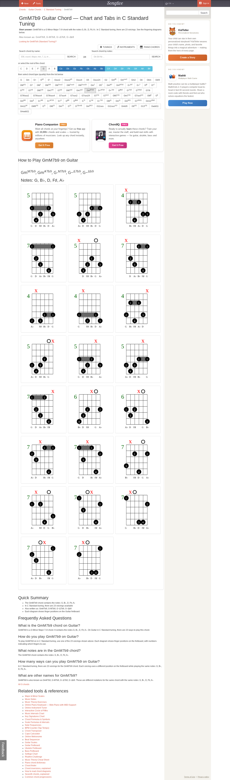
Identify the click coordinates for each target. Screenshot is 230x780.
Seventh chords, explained (37, 774)
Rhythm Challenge (33, 757)
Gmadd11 (24, 111)
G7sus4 (62, 95)
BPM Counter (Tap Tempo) (37, 728)
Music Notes (30, 699)
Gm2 (133, 80)
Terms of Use (189, 777)
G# (135, 69)
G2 (106, 80)
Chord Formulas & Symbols (37, 719)
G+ (35, 80)
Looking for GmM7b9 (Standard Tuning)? (38, 41)
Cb (61, 69)
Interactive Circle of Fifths (36, 710)
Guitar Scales (31, 742)
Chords (22, 9)
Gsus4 (79, 80)
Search (71, 57)
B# (149, 69)
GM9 (34, 106)
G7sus (139, 95)
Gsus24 (96, 80)
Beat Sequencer (32, 739)
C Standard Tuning (52, 9)
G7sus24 (86, 95)
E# (122, 69)
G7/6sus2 (24, 95)
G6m (149, 80)
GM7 (40, 90)
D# (115, 69)
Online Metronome (33, 736)
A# (142, 69)
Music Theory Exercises (36, 702)
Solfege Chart (31, 754)
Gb (88, 69)
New (26, 3)
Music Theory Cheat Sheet (37, 760)
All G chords (23, 684)
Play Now (188, 103)
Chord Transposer (33, 731)
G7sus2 (73, 95)
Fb (81, 69)
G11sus (100, 106)
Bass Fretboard (32, 751)
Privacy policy (203, 777)
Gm (27, 80)
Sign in (205, 3)
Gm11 (150, 100)
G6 (141, 80)
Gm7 (50, 90)
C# (108, 69)
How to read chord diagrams (38, 771)
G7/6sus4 (37, 95)
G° (49, 80)
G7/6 (148, 90)
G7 (31, 85)
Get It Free (44, 145)
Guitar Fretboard (32, 745)
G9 (134, 106)
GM (23, 85)
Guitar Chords (34, 9)
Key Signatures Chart (34, 716)
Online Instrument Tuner (36, 708)
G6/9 (157, 80)
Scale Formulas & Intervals (37, 722)
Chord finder (30, 765)
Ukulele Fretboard (33, 748)
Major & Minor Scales (34, 696)
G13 (144, 106)
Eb (74, 69)
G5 (87, 80)
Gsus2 (57, 80)
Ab (95, 69)
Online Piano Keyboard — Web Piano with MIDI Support (50, 705)
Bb (101, 69)
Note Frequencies (33, 725)
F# (129, 69)
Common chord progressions (38, 777)
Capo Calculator (32, 734)
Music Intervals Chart (34, 713)
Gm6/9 (124, 106)
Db (68, 69)
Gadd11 (155, 106)
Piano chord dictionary (35, 762)
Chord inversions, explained (38, 768)
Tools (38, 3)
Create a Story (187, 57)
